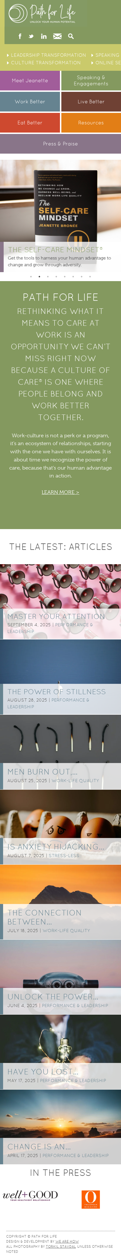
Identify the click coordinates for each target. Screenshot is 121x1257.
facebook (20, 36)
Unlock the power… (52, 996)
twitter (31, 36)
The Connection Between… (44, 917)
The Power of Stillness (56, 691)
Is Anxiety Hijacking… (55, 846)
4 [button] (56, 276)
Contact (57, 36)
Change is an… (39, 1146)
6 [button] (73, 276)
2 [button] (39, 276)
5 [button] (65, 276)
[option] (60, 216)
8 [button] (90, 276)
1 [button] (31, 276)
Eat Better (29, 123)
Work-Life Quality (75, 780)
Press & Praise (60, 144)
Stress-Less (64, 855)
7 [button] (81, 276)
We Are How (67, 1242)
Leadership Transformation (48, 55)
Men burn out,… (42, 771)
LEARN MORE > (60, 492)
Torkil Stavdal (61, 1247)
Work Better (30, 101)
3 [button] (48, 276)
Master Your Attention (56, 616)
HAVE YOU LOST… (42, 1071)
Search (71, 36)
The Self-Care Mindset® (55, 249)
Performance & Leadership (75, 1005)
